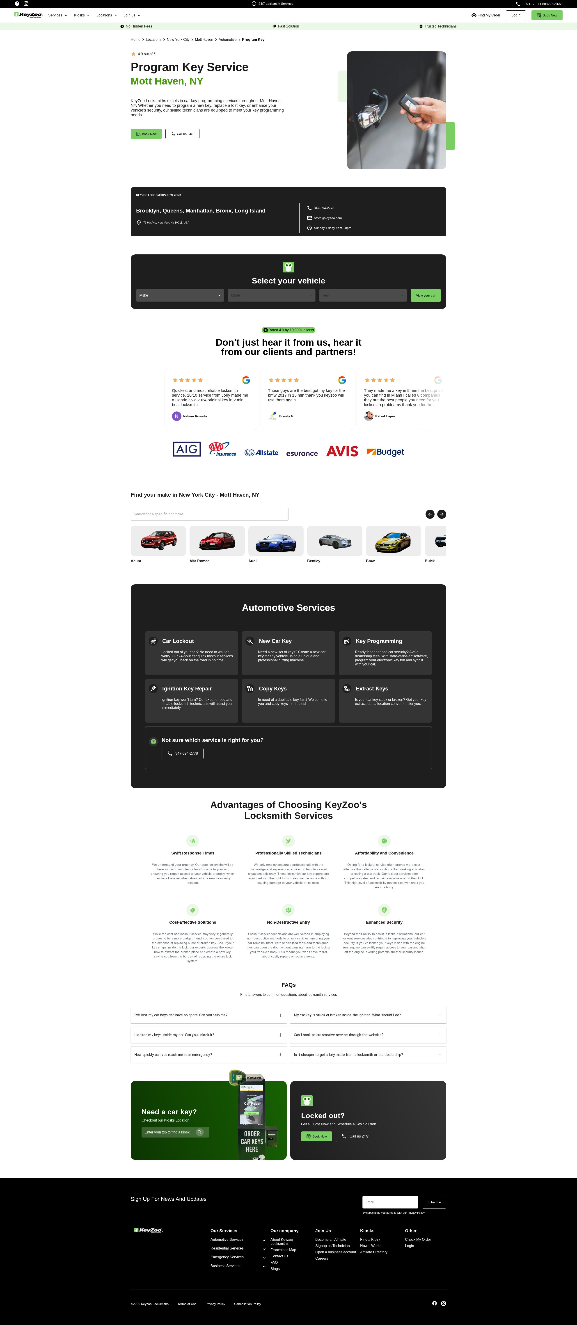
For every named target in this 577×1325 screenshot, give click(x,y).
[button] (209, 1015)
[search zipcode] (200, 1132)
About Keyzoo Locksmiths (281, 1241)
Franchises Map (283, 1250)
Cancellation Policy (247, 1304)
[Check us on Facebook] (17, 4)
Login (409, 1246)
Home (135, 39)
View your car (425, 295)
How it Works (370, 1246)
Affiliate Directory (373, 1252)
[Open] (219, 295)
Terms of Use (187, 1304)
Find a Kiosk (370, 1239)
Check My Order (418, 1239)
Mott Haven (204, 39)
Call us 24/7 (185, 134)
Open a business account (335, 1252)
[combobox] (176, 295)
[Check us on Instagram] (26, 4)
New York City (178, 39)
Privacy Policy (215, 1304)
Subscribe (434, 1202)
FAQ (274, 1262)
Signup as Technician (332, 1246)
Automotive (228, 39)
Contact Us (279, 1256)
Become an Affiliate (330, 1239)
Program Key (253, 39)
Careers (321, 1258)
